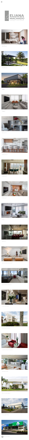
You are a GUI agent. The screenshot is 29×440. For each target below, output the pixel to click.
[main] (14, 46)
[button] (1, 2)
